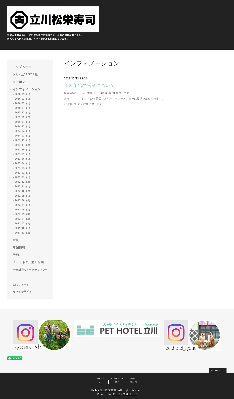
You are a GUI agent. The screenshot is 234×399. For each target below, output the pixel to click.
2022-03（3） (23, 223)
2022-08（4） (23, 200)
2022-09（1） (23, 195)
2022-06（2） (23, 209)
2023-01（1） (23, 177)
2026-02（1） (23, 103)
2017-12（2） (23, 232)
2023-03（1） (23, 168)
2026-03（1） (23, 98)
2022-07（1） (23, 205)
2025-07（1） (23, 122)
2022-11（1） (23, 186)
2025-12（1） (23, 112)
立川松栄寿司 (108, 390)
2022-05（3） (23, 214)
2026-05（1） (23, 94)
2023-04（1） (23, 163)
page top (219, 371)
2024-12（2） (23, 126)
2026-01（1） (23, 108)
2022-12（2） (23, 182)
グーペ (116, 394)
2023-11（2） (23, 145)
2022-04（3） (23, 219)
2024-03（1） (23, 135)
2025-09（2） (23, 117)
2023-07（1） (23, 154)
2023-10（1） (23, 149)
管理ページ (130, 394)
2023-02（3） (23, 172)
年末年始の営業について (89, 85)
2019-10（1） (23, 228)
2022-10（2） (23, 191)
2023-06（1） (23, 158)
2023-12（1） (23, 140)
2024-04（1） (23, 131)
